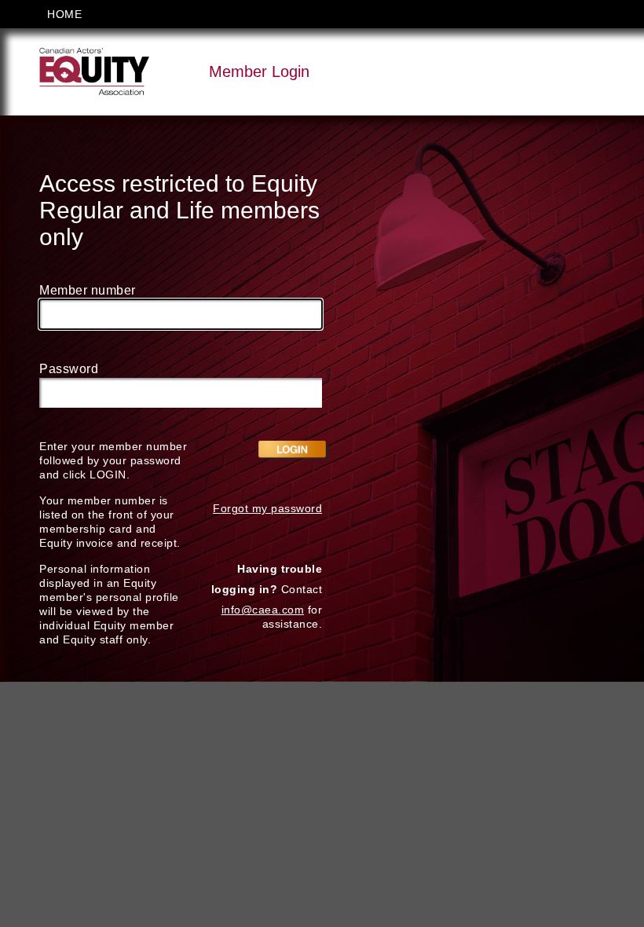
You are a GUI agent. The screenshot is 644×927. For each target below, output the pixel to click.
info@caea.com (263, 609)
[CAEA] (94, 70)
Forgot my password (267, 508)
